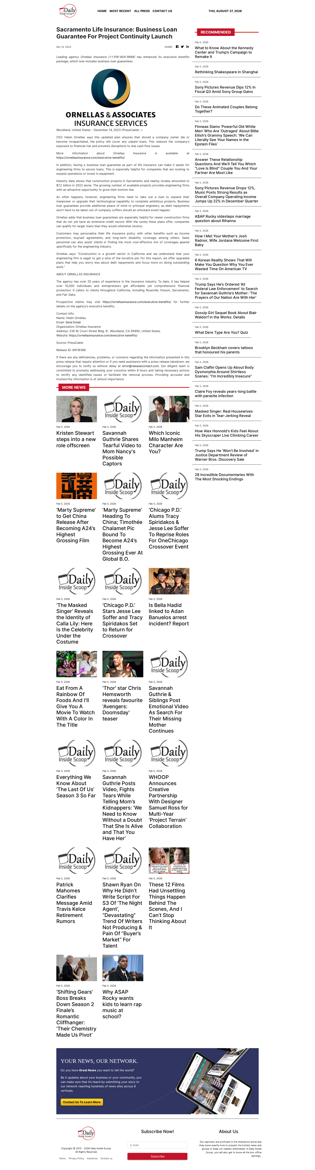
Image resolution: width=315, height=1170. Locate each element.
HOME (102, 11)
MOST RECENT (120, 11)
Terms (62, 1158)
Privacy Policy (76, 1158)
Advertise (92, 1158)
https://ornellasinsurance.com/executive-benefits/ (90, 157)
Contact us (106, 1158)
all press (142, 11)
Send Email (73, 322)
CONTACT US (162, 11)
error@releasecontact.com (140, 366)
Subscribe (157, 1156)
